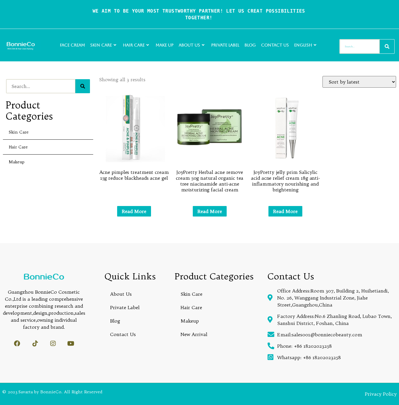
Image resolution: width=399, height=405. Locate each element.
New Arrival (194, 334)
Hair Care (134, 45)
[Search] (387, 46)
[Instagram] (53, 343)
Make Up (165, 45)
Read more (134, 211)
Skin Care (101, 45)
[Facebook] (17, 343)
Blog (250, 45)
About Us (189, 45)
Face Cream (72, 45)
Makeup (17, 162)
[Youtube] (70, 343)
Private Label (225, 45)
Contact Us (275, 45)
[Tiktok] (35, 343)
